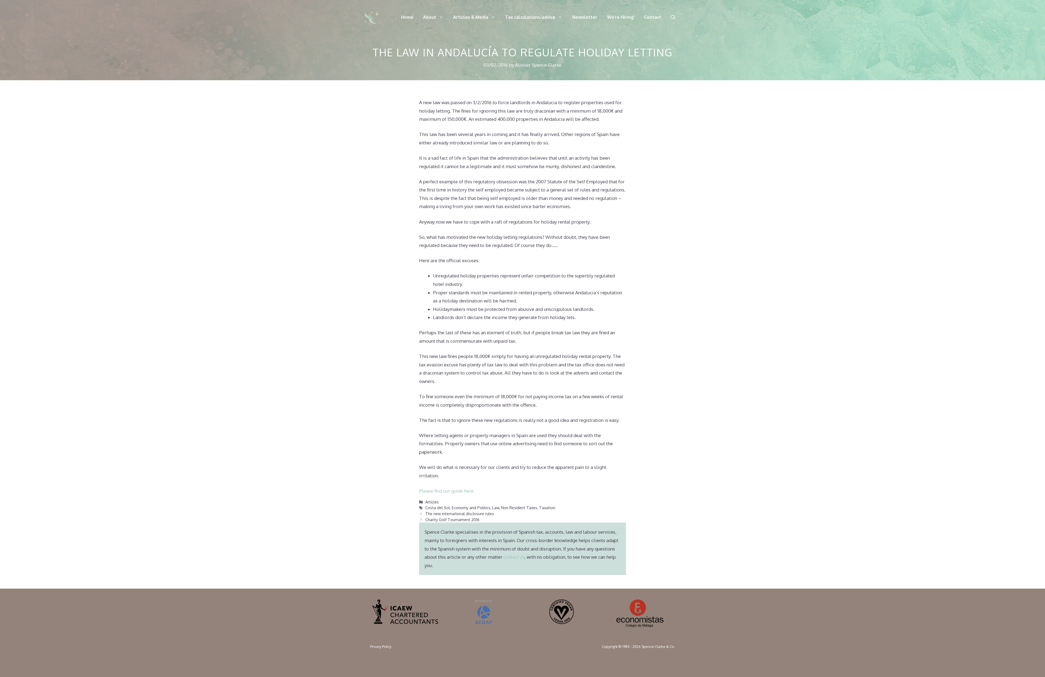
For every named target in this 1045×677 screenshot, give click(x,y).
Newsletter (584, 17)
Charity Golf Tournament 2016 (452, 519)
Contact (652, 17)
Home (407, 17)
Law (495, 507)
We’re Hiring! (620, 17)
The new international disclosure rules (459, 513)
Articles (432, 501)
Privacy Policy (380, 646)
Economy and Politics (471, 507)
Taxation (547, 507)
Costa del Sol (437, 507)
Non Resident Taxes (519, 507)
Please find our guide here (446, 491)
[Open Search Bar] (673, 17)
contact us (513, 557)
